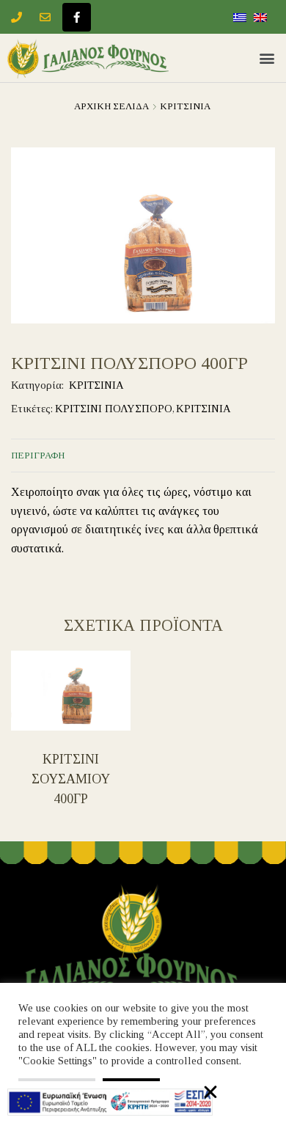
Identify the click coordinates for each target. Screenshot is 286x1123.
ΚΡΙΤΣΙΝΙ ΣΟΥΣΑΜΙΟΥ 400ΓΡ (71, 779)
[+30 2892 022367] (20, 17)
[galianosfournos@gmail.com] (48, 17)
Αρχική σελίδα (111, 105)
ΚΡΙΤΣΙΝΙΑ (185, 105)
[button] (266, 57)
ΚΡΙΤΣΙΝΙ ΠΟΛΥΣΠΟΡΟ (113, 408)
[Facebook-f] (76, 17)
